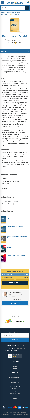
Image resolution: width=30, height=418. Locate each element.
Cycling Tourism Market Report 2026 (15, 226)
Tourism (16, 201)
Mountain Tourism (7, 201)
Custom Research (15, 380)
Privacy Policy (12, 412)
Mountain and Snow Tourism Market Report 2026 (17, 217)
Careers (15, 366)
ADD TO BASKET (15, 282)
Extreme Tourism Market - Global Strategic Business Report (17, 237)
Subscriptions (15, 382)
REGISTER (15, 339)
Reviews (15, 368)
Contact (15, 388)
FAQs (15, 391)
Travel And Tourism (7, 204)
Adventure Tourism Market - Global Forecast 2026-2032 (17, 246)
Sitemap (6, 412)
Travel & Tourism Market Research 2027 (16, 255)
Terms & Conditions (21, 412)
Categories (15, 375)
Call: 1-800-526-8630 (15, 300)
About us (15, 364)
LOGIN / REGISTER (15, 393)
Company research (14, 377)
